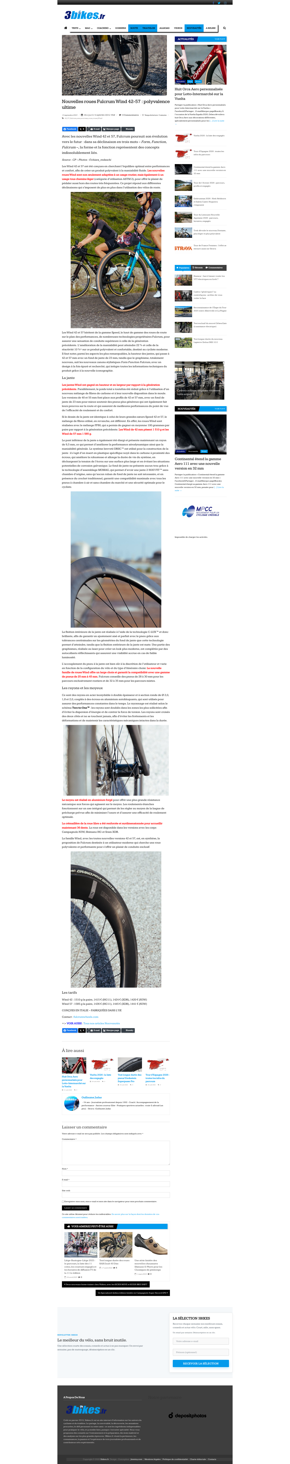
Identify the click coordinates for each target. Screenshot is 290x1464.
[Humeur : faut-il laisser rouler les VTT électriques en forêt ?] (183, 280)
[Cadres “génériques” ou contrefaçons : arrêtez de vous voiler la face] (183, 296)
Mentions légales (153, 1459)
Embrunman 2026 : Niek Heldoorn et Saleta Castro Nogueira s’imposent (210, 201)
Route (134, 28)
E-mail (65, 1179)
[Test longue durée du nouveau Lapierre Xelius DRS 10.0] (183, 342)
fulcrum (73, 118)
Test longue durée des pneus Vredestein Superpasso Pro (129, 1078)
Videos (178, 28)
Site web (66, 1190)
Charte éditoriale (198, 1459)
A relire (211, 28)
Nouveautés (194, 28)
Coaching (103, 28)
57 (68, 118)
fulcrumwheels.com (86, 1017)
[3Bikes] (86, 1409)
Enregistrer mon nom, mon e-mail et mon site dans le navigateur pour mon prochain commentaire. (110, 1201)
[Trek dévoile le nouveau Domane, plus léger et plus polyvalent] (183, 232)
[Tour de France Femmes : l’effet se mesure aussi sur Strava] (183, 248)
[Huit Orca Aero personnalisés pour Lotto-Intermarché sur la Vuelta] (201, 64)
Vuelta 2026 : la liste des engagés (209, 135)
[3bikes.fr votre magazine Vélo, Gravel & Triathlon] (65, 28)
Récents (199, 267)
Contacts (212, 1459)
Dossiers (120, 28)
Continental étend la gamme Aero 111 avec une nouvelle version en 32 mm (210, 170)
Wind (100, 118)
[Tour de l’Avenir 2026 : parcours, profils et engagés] (183, 185)
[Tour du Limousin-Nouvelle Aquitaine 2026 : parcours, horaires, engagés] (183, 217)
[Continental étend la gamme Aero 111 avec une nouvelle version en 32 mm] (183, 169)
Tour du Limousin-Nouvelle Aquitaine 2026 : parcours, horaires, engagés (207, 218)
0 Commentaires (130, 115)
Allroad (165, 28)
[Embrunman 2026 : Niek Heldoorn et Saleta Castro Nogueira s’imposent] (183, 201)
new (78, 118)
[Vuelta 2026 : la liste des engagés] (183, 138)
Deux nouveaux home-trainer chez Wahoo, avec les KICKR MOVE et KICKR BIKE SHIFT (106, 1284)
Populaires (184, 268)
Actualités (181, 81)
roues (95, 118)
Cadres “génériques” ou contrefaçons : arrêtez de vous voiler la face (208, 295)
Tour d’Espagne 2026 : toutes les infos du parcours (157, 1078)
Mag (87, 28)
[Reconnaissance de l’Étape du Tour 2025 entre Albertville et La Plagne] (183, 311)
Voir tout (220, 39)
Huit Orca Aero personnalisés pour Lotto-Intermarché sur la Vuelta (199, 94)
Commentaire (69, 1139)
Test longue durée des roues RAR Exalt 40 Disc (114, 1262)
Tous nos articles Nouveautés (101, 1023)
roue (90, 118)
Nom (65, 1169)
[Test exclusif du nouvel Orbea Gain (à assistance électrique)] (183, 327)
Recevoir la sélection (201, 1363)
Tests (75, 28)
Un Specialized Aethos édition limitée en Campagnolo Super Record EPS (132, 1293)
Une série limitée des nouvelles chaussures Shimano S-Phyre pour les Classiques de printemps (148, 1265)
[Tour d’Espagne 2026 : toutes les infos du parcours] (183, 154)
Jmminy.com (136, 1459)
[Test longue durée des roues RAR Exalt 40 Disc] (115, 1244)
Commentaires (215, 267)
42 (66, 118)
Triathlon (148, 28)
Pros (190, 81)
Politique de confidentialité (175, 1459)
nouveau (84, 118)
